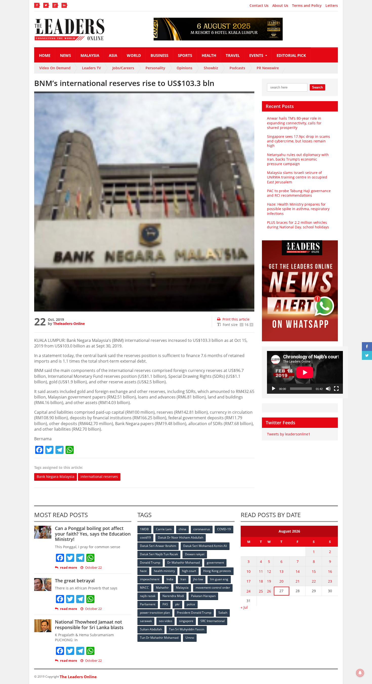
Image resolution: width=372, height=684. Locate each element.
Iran (183, 579)
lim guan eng (219, 579)
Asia (113, 55)
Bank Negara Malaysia (55, 476)
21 (298, 581)
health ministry (164, 571)
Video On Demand (55, 67)
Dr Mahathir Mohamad (183, 562)
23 (330, 581)
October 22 (93, 567)
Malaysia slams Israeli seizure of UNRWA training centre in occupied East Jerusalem (297, 177)
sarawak (146, 621)
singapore (186, 621)
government (215, 562)
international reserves (99, 476)
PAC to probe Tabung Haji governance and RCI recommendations (299, 193)
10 (248, 571)
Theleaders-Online (69, 323)
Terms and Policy (307, 5)
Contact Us (259, 5)
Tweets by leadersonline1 (288, 434)
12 (269, 571)
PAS (165, 604)
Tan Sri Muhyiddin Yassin (186, 629)
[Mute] (328, 388)
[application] (305, 372)
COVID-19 (224, 529)
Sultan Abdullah (151, 629)
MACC (144, 587)
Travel (233, 55)
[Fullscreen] (336, 388)
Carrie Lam (164, 529)
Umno (189, 637)
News (65, 55)
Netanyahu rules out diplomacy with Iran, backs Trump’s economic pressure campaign (298, 159)
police (191, 604)
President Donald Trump (194, 612)
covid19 (145, 537)
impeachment (149, 579)
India (170, 579)
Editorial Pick (291, 55)
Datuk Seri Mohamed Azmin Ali (205, 546)
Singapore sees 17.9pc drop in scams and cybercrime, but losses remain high (298, 141)
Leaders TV (91, 67)
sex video (165, 621)
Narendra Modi (173, 596)
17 (248, 581)
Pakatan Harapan (203, 596)
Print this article (236, 319)
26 (269, 591)
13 (281, 571)
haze (143, 571)
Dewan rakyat (194, 554)
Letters (331, 5)
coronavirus (201, 529)
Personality (155, 67)
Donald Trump (150, 562)
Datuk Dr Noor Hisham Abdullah (180, 537)
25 (261, 591)
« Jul (244, 607)
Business (159, 55)
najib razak (147, 596)
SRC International (212, 621)
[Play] (273, 388)
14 (298, 571)
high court (189, 571)
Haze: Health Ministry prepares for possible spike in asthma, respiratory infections (298, 209)
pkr (177, 604)
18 (261, 581)
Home (44, 55)
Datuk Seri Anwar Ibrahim (158, 546)
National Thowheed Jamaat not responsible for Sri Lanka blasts (89, 624)
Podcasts (237, 67)
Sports (185, 55)
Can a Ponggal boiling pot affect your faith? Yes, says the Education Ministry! (93, 533)
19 (269, 581)
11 (261, 571)
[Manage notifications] (360, 673)
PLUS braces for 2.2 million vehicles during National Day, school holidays (298, 224)
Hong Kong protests (217, 571)
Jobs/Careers (123, 67)
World (134, 55)
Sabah (222, 612)
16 (330, 571)
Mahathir (162, 587)
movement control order (213, 587)
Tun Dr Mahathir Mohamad (159, 637)
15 (314, 571)
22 (314, 581)
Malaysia (89, 55)
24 (248, 591)
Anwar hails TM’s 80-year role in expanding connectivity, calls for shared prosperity (294, 123)
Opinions (184, 67)
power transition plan (155, 612)
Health (209, 55)
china (182, 529)
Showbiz (211, 67)
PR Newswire (268, 67)
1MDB (144, 529)
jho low (198, 579)
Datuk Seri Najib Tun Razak (159, 554)
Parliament (147, 604)
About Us (280, 5)
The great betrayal (75, 581)
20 (281, 581)
